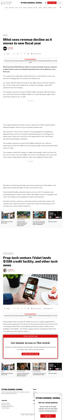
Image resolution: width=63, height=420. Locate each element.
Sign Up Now (48, 416)
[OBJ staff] (5, 48)
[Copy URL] (14, 53)
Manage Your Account (6, 404)
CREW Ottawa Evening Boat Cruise (7, 222)
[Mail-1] (34, 404)
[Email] (17, 53)
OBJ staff (11, 47)
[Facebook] (21, 53)
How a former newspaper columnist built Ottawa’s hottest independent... (39, 223)
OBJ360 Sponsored (21, 219)
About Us (35, 392)
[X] (24, 53)
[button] (60, 7)
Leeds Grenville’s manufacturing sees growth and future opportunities (22, 223)
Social (2, 219)
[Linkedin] (28, 53)
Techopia (5, 35)
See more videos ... (53, 221)
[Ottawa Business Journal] (31, 3)
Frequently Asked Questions (8, 406)
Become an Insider (6, 403)
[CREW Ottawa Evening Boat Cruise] (8, 215)
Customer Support (6, 408)
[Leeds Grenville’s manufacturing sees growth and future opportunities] (23, 215)
